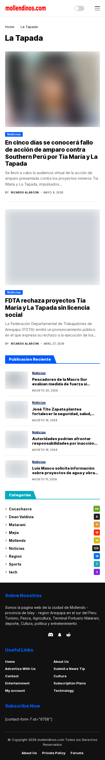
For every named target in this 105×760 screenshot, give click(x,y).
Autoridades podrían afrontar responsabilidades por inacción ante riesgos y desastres (63, 441)
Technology (64, 690)
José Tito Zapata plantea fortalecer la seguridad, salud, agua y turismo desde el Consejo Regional (64, 411)
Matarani (53, 525)
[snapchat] (59, 634)
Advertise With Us (20, 669)
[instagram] (35, 635)
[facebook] (6, 635)
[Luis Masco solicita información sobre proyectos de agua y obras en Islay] (16, 469)
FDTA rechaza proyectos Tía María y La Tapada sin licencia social (47, 307)
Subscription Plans (70, 683)
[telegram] (21, 635)
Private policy (53, 753)
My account (15, 690)
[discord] (50, 635)
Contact (12, 676)
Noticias (14, 134)
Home (9, 27)
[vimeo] (28, 635)
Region (54, 556)
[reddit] (68, 635)
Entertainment (17, 683)
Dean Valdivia (53, 517)
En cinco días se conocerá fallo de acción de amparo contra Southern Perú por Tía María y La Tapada (51, 153)
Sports (53, 564)
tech (53, 572)
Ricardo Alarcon (25, 192)
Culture (60, 676)
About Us (61, 661)
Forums (77, 753)
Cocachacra (54, 509)
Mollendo (54, 540)
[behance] (13, 635)
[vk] (43, 634)
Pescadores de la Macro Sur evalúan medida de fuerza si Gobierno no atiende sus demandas (59, 381)
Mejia (53, 532)
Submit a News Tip (69, 669)
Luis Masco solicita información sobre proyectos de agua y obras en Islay (64, 470)
